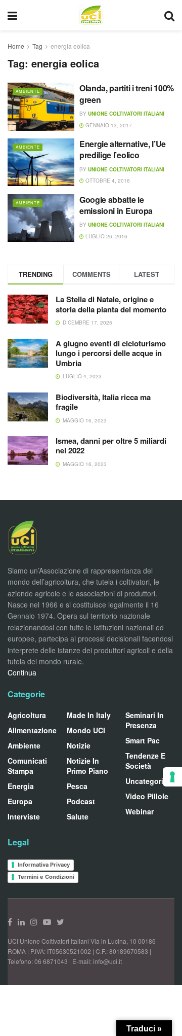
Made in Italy (89, 715)
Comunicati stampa (27, 766)
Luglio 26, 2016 (105, 236)
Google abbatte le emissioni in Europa (116, 205)
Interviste (24, 816)
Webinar (139, 811)
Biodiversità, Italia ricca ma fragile (103, 402)
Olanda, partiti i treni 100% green (126, 93)
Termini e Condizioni (46, 876)
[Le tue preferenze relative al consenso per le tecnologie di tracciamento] (172, 777)
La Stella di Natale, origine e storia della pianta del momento (111, 304)
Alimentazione (32, 730)
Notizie (78, 745)
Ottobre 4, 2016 (107, 180)
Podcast (81, 801)
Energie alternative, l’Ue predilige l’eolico (122, 149)
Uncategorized (150, 781)
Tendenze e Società (145, 761)
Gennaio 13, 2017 (108, 125)
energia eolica (70, 46)
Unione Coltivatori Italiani (126, 113)
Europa (20, 801)
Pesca (77, 786)
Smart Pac (142, 740)
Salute (77, 816)
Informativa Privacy (44, 864)
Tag (37, 46)
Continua (22, 672)
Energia (21, 786)
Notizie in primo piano (87, 766)
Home (16, 46)
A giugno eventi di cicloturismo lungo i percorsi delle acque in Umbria (111, 353)
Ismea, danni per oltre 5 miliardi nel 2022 (111, 445)
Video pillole (146, 796)
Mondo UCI (86, 730)
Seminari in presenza (144, 720)
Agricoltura (27, 715)
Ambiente (28, 91)
